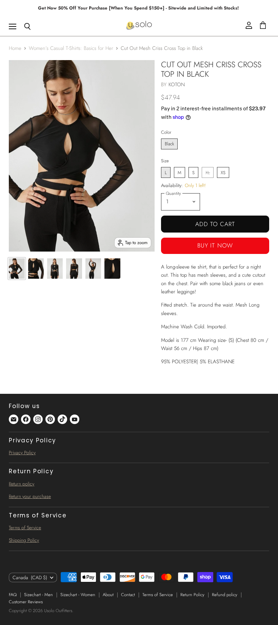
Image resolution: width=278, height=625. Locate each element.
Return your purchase (30, 496)
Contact (128, 594)
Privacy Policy (22, 452)
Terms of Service (25, 527)
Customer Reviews (26, 602)
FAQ (13, 594)
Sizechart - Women (77, 594)
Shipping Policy (24, 540)
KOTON (176, 84)
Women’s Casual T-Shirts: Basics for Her (71, 48)
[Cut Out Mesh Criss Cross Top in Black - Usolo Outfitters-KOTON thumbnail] (16, 268)
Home (15, 48)
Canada (30, 577)
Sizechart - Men (38, 594)
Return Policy (192, 594)
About (108, 594)
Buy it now (215, 245)
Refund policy (224, 594)
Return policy (21, 483)
